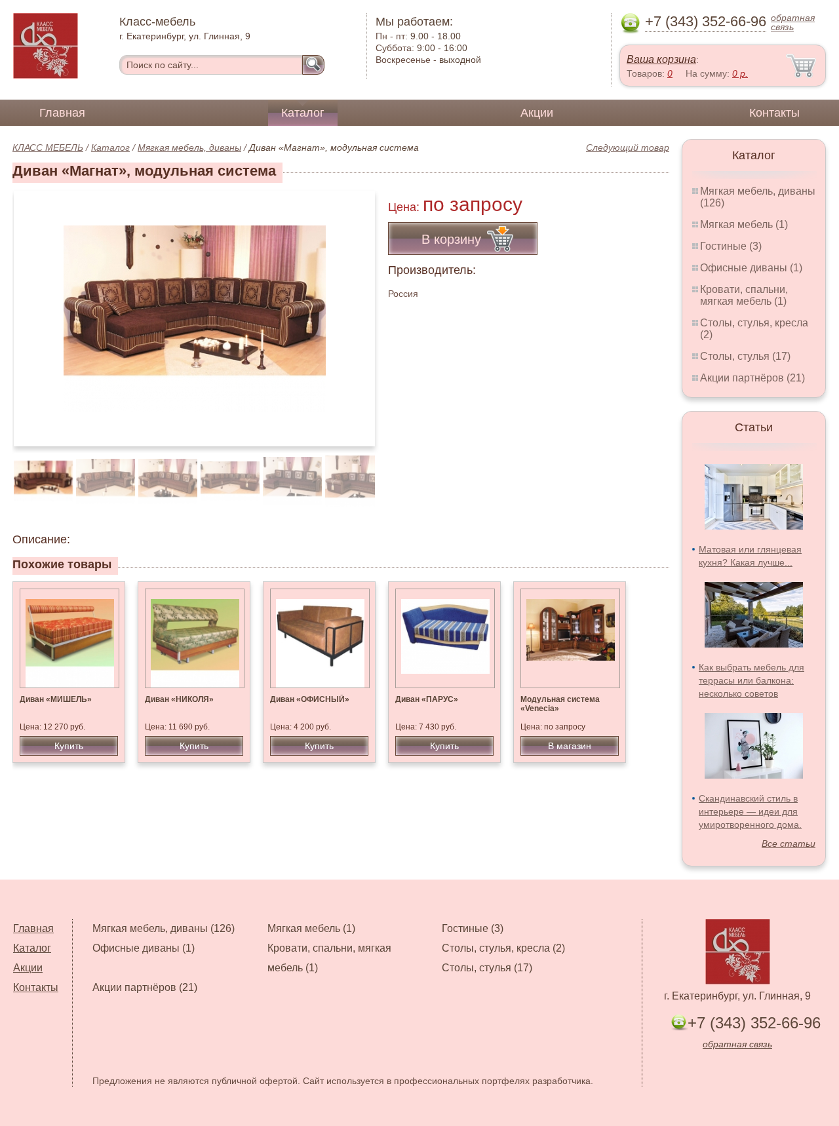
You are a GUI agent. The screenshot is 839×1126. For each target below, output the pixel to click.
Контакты (774, 112)
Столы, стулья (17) (745, 356)
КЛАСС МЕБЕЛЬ (47, 147)
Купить (68, 746)
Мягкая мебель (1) (744, 224)
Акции (536, 112)
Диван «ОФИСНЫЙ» (309, 699)
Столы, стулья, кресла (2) (503, 948)
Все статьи (788, 843)
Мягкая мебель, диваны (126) (163, 928)
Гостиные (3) (731, 246)
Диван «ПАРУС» (426, 699)
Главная (62, 112)
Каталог (302, 112)
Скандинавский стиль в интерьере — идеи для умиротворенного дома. (750, 811)
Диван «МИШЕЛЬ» (56, 699)
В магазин (569, 746)
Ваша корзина (661, 59)
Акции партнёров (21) (752, 377)
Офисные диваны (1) (751, 267)
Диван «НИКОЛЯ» (179, 699)
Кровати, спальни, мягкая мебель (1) (744, 295)
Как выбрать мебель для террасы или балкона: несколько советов (751, 680)
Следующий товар (627, 147)
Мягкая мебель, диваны (189, 147)
